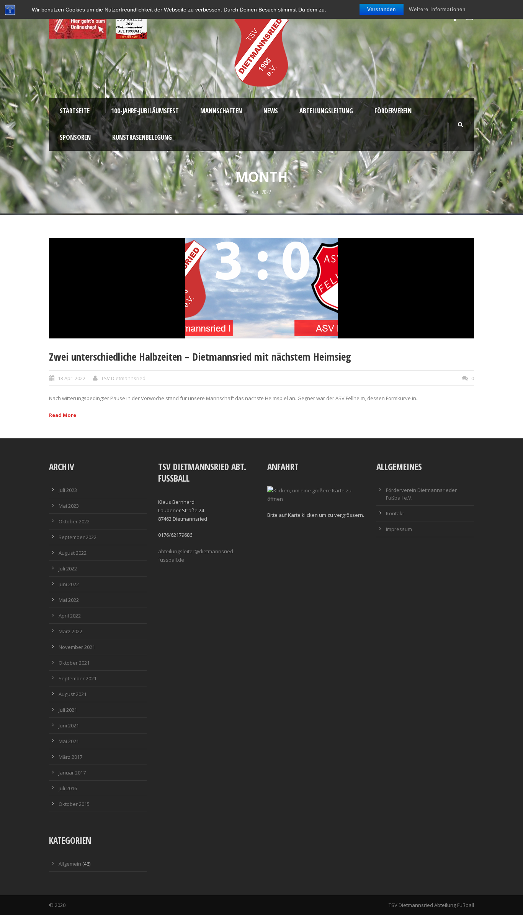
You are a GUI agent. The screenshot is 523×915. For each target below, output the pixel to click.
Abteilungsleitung (326, 110)
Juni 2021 (69, 725)
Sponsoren (75, 137)
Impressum (399, 529)
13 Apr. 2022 (71, 378)
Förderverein (393, 110)
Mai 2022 (69, 599)
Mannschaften (221, 110)
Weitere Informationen (437, 9)
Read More (62, 415)
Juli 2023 (68, 490)
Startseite (75, 110)
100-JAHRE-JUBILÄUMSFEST (145, 110)
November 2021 (77, 647)
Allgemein (70, 863)
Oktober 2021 (74, 662)
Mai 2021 (69, 741)
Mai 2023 (69, 505)
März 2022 (70, 631)
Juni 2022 (69, 584)
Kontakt (395, 513)
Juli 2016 (68, 788)
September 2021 (77, 678)
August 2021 (73, 694)
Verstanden (381, 9)
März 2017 (70, 756)
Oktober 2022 (74, 521)
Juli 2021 (68, 709)
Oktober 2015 (74, 804)
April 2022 (70, 615)
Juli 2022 (68, 568)
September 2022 (77, 537)
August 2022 (73, 552)
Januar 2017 (72, 772)
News (270, 110)
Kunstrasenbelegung (142, 137)
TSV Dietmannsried (123, 378)
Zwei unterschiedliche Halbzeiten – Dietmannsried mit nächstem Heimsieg (200, 357)
